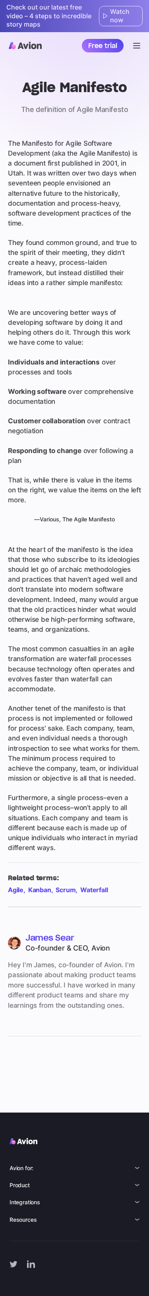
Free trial (102, 46)
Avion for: (21, 1168)
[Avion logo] (25, 45)
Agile (15, 890)
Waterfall (94, 890)
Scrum (65, 890)
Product (20, 1185)
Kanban (39, 890)
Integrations (25, 1202)
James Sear (49, 937)
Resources (23, 1219)
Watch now (120, 16)
